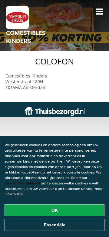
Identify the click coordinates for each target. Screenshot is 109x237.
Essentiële (54, 224)
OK (54, 210)
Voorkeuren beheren (22, 183)
